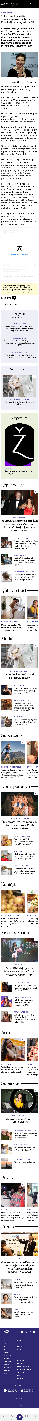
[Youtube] (34, 1332)
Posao (4, 1210)
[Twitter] (26, 1332)
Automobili (7, 1371)
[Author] (19, 444)
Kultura (6, 1359)
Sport (6, 1344)
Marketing (21, 1361)
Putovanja (7, 1356)
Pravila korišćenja (24, 1367)
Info (5, 1341)
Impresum (20, 1364)
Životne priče (7, 13)
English (20, 1347)
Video (19, 1341)
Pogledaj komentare (10, 304)
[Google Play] (11, 1390)
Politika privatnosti (24, 1370)
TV (18, 1344)
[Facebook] (22, 1332)
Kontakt (20, 1379)
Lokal (5, 1374)
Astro (29, 1064)
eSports (6, 1365)
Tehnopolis (7, 1368)
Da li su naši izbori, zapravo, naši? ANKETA (19, 472)
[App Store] (28, 1390)
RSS (18, 1376)
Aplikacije (20, 1373)
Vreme (19, 1350)
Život (5, 1350)
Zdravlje (7, 1353)
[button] (17, 407)
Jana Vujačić (11, 468)
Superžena (7, 1362)
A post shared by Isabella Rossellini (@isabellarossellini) (21, 276)
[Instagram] (30, 1332)
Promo (19, 1259)
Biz (5, 1347)
